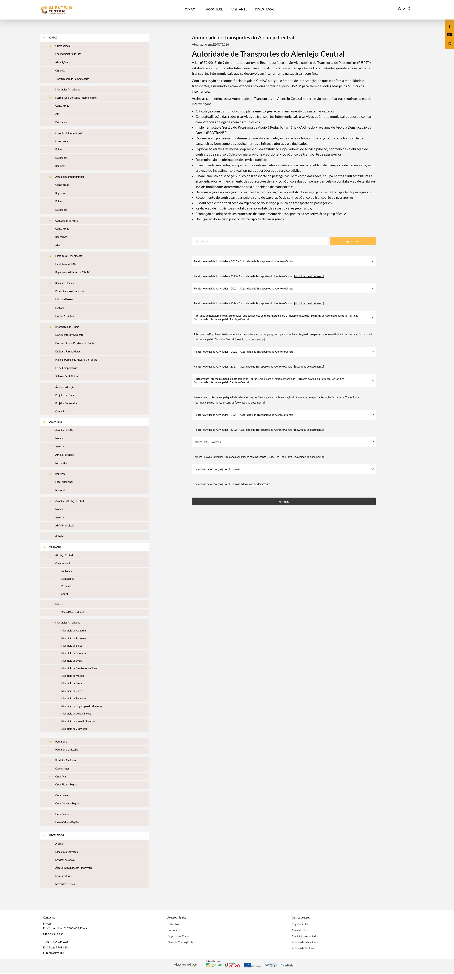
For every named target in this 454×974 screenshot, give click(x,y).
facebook (447, 30)
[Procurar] (409, 9)
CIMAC (190, 9)
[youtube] (449, 34)
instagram (447, 47)
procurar (352, 241)
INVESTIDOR (264, 9)
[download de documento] (309, 276)
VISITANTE (239, 9)
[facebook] (449, 26)
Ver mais (283, 501)
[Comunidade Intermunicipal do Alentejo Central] (87, 9)
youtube (447, 38)
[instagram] (449, 43)
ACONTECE (214, 9)
